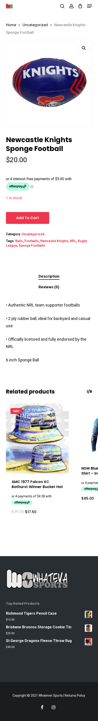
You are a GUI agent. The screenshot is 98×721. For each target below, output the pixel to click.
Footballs (31, 241)
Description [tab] (49, 276)
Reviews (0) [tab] (49, 287)
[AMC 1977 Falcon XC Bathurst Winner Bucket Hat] (37, 439)
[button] (89, 6)
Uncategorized (35, 25)
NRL (73, 241)
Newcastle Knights (54, 241)
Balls (19, 241)
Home (11, 25)
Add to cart (27, 217)
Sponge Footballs (32, 245)
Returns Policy (75, 695)
